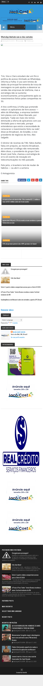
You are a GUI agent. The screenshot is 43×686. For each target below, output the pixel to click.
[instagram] (32, 2)
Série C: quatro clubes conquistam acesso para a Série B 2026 (21, 287)
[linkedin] (35, 2)
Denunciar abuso (7, 309)
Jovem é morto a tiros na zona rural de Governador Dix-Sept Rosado (24, 657)
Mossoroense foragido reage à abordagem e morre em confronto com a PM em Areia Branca (26, 637)
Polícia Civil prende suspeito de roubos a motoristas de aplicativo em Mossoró (24, 648)
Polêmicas (30, 41)
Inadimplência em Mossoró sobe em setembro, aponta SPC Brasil (21, 299)
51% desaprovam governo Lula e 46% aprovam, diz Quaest (20, 244)
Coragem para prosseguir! (19, 269)
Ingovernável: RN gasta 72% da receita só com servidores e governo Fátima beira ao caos (22, 221)
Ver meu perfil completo (18, 337)
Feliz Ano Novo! (15, 278)
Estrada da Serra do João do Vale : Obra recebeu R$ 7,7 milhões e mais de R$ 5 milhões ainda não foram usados (21, 200)
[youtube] (41, 2)
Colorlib (24, 672)
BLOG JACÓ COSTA (19, 332)
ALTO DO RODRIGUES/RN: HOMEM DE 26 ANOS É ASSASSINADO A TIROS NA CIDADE (26, 626)
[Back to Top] (22, 670)
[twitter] (38, 2)
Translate (15, 323)
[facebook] (29, 2)
